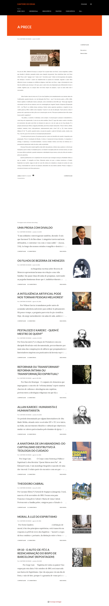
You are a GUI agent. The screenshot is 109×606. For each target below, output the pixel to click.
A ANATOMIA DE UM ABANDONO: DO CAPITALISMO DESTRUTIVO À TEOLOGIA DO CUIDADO (41, 447)
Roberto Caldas (83, 53)
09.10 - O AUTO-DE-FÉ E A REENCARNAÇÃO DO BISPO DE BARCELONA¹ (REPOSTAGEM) (37, 553)
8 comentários (31, 434)
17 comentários (32, 580)
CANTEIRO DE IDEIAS (26, 4)
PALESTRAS (58, 11)
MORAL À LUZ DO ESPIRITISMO (37, 516)
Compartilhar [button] (84, 44)
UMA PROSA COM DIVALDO (35, 227)
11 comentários (32, 507)
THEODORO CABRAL (30, 483)
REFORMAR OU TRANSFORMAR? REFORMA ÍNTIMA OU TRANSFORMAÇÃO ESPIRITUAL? (38, 370)
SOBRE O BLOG (21, 11)
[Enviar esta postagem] (33, 175)
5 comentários (31, 251)
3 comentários (31, 357)
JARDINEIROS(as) (33, 11)
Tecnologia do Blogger (55, 602)
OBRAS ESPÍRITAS (46, 11)
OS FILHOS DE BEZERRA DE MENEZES (41, 260)
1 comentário (31, 321)
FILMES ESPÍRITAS (70, 11)
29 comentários (32, 284)
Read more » (63, 251)
